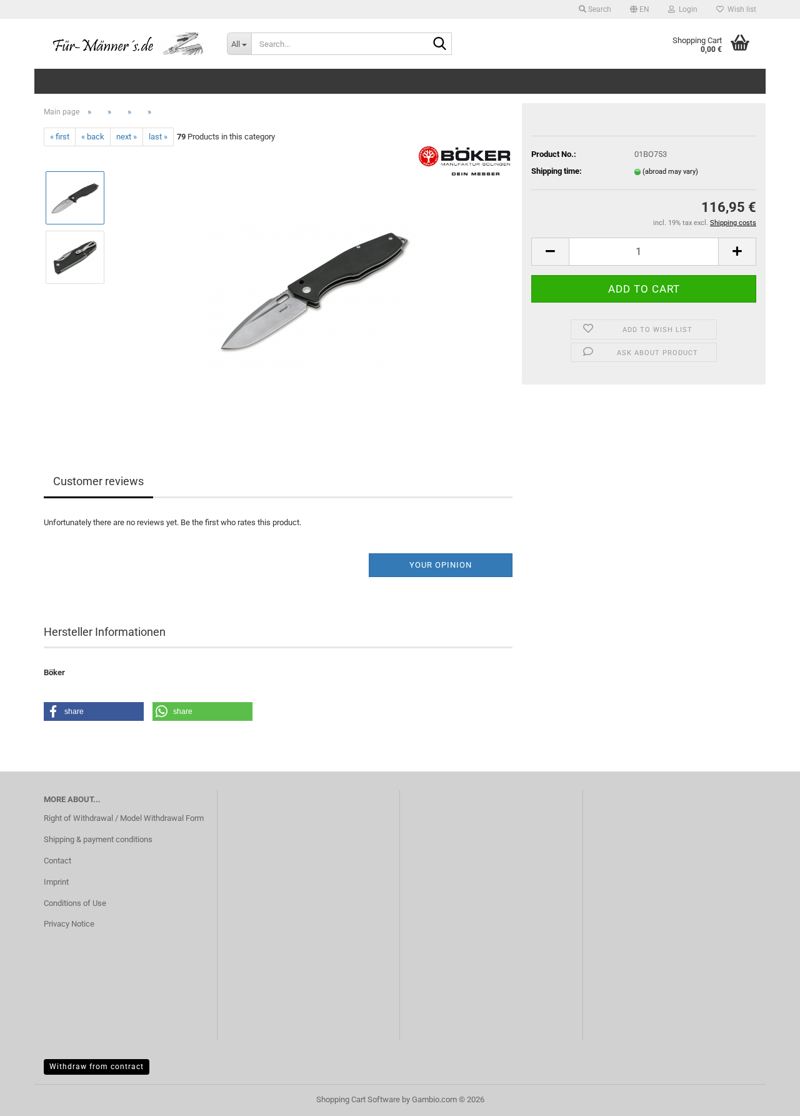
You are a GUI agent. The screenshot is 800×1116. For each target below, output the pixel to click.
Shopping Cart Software (358, 1099)
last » (158, 136)
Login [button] (686, 9)
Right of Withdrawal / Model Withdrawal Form (124, 818)
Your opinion (440, 565)
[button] (640, 9)
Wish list (740, 9)
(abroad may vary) (670, 172)
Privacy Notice (69, 923)
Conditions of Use (75, 903)
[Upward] (765, 1097)
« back (92, 136)
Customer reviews (98, 481)
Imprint (56, 882)
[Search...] (440, 44)
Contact (57, 860)
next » (126, 136)
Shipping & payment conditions (98, 839)
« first (59, 136)
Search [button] (598, 9)
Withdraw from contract (96, 1066)
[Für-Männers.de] (126, 44)
